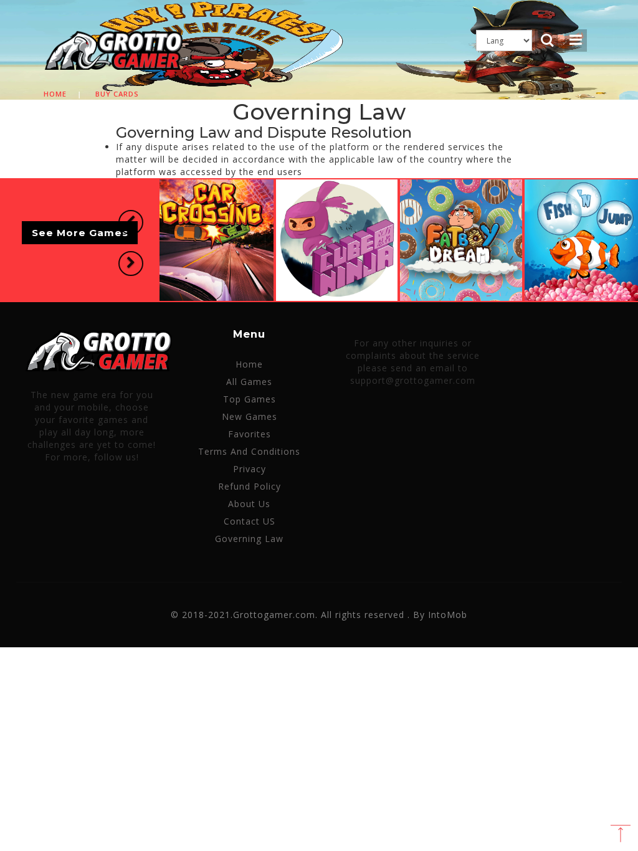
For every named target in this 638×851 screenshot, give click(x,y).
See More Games (80, 233)
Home (55, 93)
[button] (130, 222)
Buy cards (117, 93)
